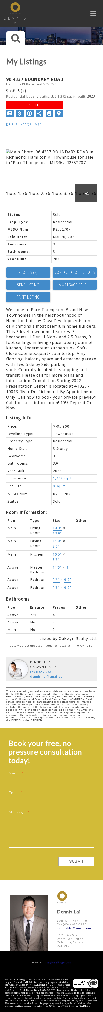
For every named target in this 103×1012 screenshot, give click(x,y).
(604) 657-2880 (42, 672)
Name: (15, 773)
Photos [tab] (26, 124)
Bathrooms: (18, 598)
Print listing (28, 297)
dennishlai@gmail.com (48, 676)
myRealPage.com (59, 962)
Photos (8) (28, 272)
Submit (76, 861)
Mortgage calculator (75, 285)
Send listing (28, 285)
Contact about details (75, 272)
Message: (18, 812)
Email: (15, 792)
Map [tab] (38, 124)
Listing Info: (19, 417)
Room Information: (26, 512)
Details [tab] (11, 124)
